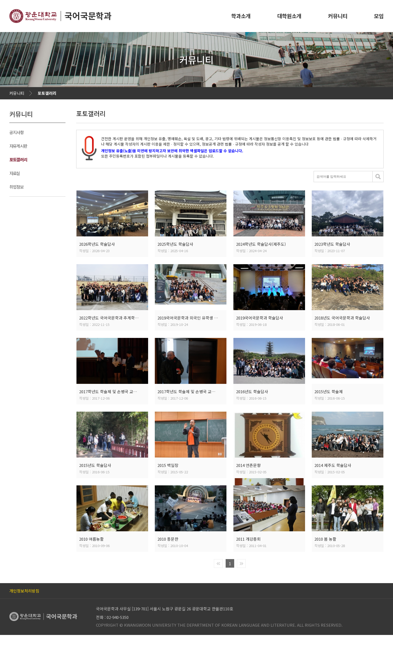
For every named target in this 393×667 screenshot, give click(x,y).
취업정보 (16, 187)
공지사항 (16, 132)
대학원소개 (289, 16)
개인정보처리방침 (24, 591)
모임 (379, 16)
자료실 (14, 173)
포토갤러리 (47, 93)
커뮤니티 (337, 16)
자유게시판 (18, 146)
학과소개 (241, 16)
